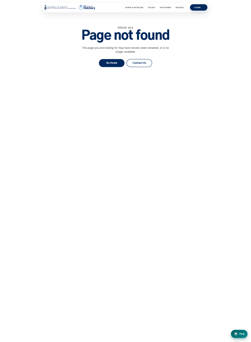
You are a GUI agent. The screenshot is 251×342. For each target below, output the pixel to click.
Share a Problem (134, 7)
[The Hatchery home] (87, 7)
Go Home (111, 63)
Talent (151, 7)
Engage (180, 7)
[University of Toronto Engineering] (60, 7)
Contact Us (139, 63)
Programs (165, 7)
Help (240, 334)
